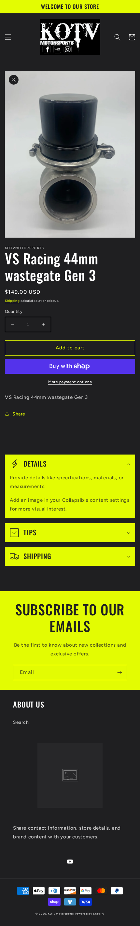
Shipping (12, 301)
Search (21, 722)
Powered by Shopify (90, 913)
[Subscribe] (119, 672)
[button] (8, 37)
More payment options (70, 382)
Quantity (13, 311)
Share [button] (18, 414)
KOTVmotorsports (61, 913)
